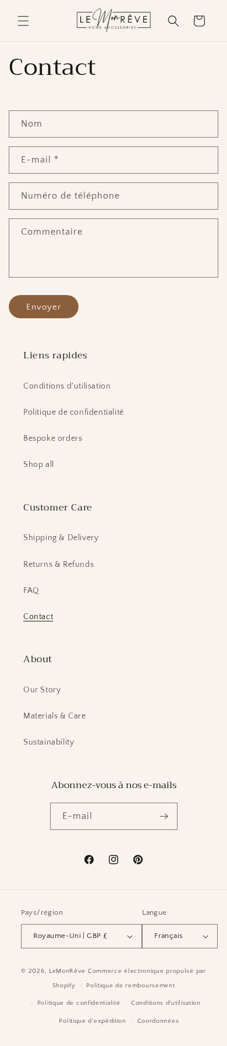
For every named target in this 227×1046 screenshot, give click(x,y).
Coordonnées (158, 1021)
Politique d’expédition (92, 1021)
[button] (23, 21)
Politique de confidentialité (73, 412)
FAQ (31, 590)
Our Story (42, 690)
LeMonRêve (68, 971)
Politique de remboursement (130, 985)
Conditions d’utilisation (166, 1003)
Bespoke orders (52, 438)
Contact (38, 616)
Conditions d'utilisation (67, 386)
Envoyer (43, 307)
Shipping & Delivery (60, 537)
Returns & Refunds (58, 564)
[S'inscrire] (164, 816)
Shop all (38, 464)
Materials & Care (54, 716)
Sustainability (48, 742)
